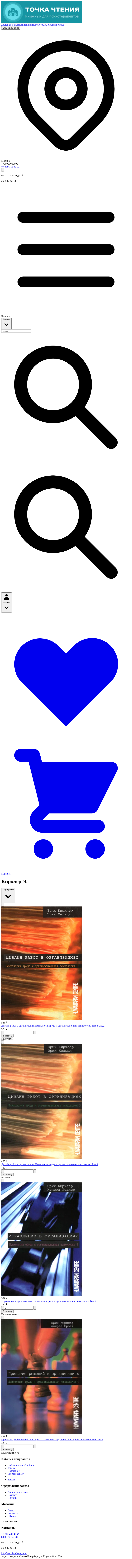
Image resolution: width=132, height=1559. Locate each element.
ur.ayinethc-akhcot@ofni (14, 1553)
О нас (11, 1510)
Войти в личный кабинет (22, 1465)
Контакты (13, 1513)
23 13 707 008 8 (9, 1537)
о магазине (53, 24)
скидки (25, 24)
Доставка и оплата (18, 1492)
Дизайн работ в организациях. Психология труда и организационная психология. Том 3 (49, 1164)
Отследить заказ (11, 28)
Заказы (11, 1468)
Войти (11, 1479)
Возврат (12, 1495)
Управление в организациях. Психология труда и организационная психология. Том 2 (48, 1301)
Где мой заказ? (16, 1473)
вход (61, 24)
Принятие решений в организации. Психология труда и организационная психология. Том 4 (52, 1439)
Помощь (12, 1497)
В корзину (7, 1036)
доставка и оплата (11, 24)
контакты (34, 24)
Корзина (5, 873)
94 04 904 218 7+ (10, 1534)
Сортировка (8, 889)
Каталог (6, 319)
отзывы (43, 24)
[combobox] (16, 331)
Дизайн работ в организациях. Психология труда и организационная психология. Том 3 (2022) (53, 1025)
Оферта (12, 1516)
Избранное (14, 1470)
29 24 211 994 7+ (10, 166)
